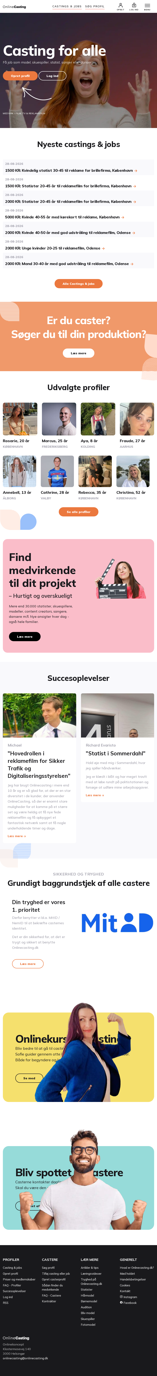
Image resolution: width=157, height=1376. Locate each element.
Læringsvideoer (91, 1273)
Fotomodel (88, 1324)
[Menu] (147, 5)
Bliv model (88, 1313)
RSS (5, 1303)
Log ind (52, 76)
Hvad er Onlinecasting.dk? (137, 1267)
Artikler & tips (90, 1267)
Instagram (130, 1297)
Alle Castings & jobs (79, 284)
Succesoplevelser (14, 1291)
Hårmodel (87, 1295)
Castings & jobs (67, 6)
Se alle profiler (78, 512)
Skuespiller (88, 1319)
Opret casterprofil (53, 1279)
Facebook (130, 1303)
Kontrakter (49, 1301)
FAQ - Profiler (12, 1285)
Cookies (125, 1285)
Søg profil (48, 1267)
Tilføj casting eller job (56, 1273)
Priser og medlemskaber (19, 1279)
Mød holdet (127, 1273)
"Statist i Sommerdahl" (116, 753)
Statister (86, 1289)
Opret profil (20, 76)
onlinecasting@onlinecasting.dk (25, 1358)
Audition (86, 1307)
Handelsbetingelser (133, 1279)
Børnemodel (89, 1301)
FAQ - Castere (51, 1295)
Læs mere (78, 353)
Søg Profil (95, 6)
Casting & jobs (12, 1267)
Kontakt (125, 1291)
